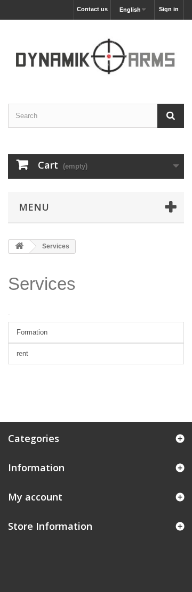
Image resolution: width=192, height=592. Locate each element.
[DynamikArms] (96, 52)
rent (22, 353)
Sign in (169, 9)
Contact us (92, 9)
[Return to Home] (19, 246)
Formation (32, 332)
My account (35, 496)
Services (42, 284)
